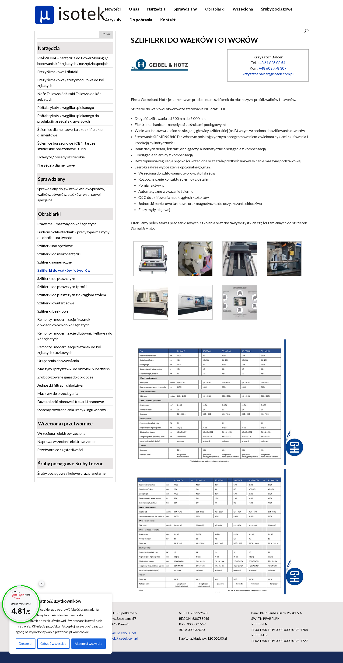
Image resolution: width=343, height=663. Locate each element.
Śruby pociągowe (277, 9)
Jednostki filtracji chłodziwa (60, 385)
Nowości (113, 9)
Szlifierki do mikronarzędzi (58, 254)
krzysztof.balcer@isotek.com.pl (268, 73)
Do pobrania (141, 20)
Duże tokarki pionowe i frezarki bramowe (70, 401)
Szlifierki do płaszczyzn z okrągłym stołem (71, 294)
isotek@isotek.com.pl (122, 638)
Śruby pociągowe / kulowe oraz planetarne (71, 473)
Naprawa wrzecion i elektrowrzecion (66, 441)
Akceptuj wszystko (88, 643)
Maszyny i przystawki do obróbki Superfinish (73, 369)
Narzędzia (156, 9)
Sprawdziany (185, 9)
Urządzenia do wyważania (58, 360)
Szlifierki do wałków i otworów (64, 270)
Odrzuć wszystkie (53, 643)
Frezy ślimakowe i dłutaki (57, 71)
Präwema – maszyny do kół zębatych (66, 223)
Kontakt (168, 20)
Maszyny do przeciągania (57, 393)
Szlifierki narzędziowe (55, 245)
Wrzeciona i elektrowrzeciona (61, 433)
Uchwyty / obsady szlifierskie (61, 157)
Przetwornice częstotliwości (60, 449)
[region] (60, 623)
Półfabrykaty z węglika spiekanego (65, 107)
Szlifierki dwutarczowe (55, 303)
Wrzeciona (243, 9)
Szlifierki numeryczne (54, 262)
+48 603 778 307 (272, 68)
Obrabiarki (214, 9)
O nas (134, 9)
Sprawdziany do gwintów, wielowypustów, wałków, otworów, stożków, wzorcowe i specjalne (71, 194)
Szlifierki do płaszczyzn (56, 278)
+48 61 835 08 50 (123, 633)
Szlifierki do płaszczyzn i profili (62, 286)
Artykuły (113, 20)
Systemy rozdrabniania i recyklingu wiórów (71, 409)
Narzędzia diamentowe (56, 165)
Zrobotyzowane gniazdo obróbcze (65, 377)
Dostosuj (25, 643)
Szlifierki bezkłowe (52, 311)
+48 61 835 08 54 (271, 62)
